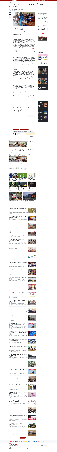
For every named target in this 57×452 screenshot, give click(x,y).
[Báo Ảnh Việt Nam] (44, 441)
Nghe (40, 108)
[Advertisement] (24, 122)
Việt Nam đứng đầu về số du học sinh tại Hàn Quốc (17, 430)
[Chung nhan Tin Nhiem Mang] (44, 445)
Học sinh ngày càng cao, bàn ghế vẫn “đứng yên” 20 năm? (17, 209)
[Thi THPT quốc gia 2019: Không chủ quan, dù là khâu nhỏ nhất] (22, 159)
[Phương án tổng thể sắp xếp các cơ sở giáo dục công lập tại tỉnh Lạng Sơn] (32, 402)
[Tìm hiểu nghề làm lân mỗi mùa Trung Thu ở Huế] (42, 71)
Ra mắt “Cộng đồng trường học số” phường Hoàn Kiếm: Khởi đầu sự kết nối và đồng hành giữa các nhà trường (18, 332)
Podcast (41, 102)
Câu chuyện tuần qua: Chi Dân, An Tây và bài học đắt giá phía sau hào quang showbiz (42, 87)
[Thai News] (21, 441)
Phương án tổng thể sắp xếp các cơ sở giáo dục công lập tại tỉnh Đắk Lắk (18, 255)
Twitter (10, 14)
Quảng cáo (43, 443)
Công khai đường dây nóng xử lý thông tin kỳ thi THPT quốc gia (31, 149)
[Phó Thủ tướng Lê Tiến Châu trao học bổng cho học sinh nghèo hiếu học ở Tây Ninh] (32, 218)
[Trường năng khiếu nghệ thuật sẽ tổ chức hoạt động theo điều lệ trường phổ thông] (32, 394)
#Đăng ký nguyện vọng (24, 131)
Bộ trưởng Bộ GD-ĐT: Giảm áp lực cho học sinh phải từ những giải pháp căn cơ (18, 248)
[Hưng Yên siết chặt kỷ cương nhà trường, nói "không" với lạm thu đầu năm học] (32, 417)
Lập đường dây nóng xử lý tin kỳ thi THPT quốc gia (13, 163)
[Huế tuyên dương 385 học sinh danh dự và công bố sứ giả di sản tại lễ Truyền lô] (32, 233)
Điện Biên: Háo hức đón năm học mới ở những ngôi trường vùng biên (17, 224)
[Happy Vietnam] (25, 441)
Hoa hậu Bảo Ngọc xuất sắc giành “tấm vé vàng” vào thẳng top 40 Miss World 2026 (40, 105)
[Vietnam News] (35, 441)
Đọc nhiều (40, 12)
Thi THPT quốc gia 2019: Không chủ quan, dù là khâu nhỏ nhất (22, 163)
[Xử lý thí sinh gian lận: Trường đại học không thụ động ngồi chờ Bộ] (22, 144)
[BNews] (14, 441)
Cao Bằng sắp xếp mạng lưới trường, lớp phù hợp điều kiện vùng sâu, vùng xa (18, 424)
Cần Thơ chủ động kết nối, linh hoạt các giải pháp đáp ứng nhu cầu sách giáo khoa (18, 285)
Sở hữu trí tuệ (23, 443)
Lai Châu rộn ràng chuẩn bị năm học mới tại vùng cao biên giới (18, 347)
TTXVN (37, 443)
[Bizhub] (16, 441)
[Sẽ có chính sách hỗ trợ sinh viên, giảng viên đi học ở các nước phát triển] (32, 410)
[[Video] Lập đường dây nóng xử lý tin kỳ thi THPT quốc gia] (13, 159)
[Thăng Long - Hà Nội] (44, 0)
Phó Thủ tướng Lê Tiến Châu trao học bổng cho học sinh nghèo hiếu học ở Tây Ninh (18, 217)
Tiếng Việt (33, 0)
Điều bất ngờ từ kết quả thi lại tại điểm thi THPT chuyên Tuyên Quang (42, 29)
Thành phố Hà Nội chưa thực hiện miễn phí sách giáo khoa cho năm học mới (17, 270)
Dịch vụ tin (40, 443)
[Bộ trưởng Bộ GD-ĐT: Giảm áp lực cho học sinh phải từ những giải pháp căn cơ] (32, 249)
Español (39, 0)
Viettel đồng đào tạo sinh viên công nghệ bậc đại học (17, 277)
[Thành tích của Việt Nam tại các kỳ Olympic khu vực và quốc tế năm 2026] (43, 57)
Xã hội (10, 2)
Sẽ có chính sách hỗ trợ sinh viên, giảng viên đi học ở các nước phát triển (18, 408)
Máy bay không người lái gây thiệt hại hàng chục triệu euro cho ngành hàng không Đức (40, 118)
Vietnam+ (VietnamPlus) (14, 0)
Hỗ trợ (32, 443)
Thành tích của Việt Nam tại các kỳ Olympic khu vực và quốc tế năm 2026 (42, 62)
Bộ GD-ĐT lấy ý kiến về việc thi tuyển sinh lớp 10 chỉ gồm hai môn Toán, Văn (42, 18)
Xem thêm (23, 437)
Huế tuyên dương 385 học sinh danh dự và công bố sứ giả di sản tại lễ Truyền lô (18, 232)
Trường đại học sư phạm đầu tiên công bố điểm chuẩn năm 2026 (42, 14)
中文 (41, 0)
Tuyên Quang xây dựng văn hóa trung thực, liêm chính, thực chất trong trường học (18, 340)
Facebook (10, 12)
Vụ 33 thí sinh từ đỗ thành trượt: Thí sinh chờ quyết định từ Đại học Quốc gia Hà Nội (18, 378)
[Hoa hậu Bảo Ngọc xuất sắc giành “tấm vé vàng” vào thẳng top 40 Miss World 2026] (45, 105)
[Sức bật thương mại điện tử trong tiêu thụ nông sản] (45, 112)
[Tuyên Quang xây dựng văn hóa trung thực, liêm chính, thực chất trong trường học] (32, 341)
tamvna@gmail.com (37, 446)
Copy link (10, 17)
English (35, 0)
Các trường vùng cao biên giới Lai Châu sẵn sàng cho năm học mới (18, 362)
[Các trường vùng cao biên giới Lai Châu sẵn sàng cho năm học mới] (32, 364)
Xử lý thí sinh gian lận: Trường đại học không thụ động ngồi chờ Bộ (22, 149)
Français (37, 0)
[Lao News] (19, 441)
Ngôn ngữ (35, 443)
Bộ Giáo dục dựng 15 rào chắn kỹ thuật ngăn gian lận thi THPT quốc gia (13, 149)
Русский (43, 0)
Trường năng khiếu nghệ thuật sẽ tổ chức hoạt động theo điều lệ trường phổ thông (18, 393)
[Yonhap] (29, 441)
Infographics (41, 52)
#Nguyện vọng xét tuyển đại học (17, 131)
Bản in (10, 16)
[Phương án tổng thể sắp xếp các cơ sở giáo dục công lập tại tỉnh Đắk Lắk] (32, 257)
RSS (30, 443)
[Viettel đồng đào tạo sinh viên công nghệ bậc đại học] (32, 279)
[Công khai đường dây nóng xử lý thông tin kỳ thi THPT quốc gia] (31, 144)
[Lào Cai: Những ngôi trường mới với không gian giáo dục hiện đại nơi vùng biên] (32, 356)
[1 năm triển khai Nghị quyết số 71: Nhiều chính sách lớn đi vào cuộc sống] (32, 294)
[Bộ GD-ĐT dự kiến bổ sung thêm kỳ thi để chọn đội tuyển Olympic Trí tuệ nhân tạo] (32, 241)
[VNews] (47, 441)
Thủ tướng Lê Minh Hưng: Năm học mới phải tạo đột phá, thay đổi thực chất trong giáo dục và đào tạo (17, 324)
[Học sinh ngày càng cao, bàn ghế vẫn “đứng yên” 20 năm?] (32, 210)
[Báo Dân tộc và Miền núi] (10, 441)
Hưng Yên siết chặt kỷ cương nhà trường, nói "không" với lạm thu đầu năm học (18, 416)
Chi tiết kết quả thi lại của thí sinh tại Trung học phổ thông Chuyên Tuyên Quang (42, 25)
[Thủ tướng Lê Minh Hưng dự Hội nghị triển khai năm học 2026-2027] (32, 371)
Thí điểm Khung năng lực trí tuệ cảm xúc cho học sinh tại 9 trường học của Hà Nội (18, 385)
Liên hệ (46, 443)
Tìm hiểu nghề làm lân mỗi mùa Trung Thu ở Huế (42, 75)
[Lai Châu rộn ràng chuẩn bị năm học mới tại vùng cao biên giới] (32, 348)
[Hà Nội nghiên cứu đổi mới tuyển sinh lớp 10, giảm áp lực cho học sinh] (32, 264)
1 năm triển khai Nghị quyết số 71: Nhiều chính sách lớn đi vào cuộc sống (18, 293)
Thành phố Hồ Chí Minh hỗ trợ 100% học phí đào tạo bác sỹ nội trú (18, 316)
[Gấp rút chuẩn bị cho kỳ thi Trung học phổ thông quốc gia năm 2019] (23, 48)
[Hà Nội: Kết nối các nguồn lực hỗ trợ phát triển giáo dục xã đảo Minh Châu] (32, 310)
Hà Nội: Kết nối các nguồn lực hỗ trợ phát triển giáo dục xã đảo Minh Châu (18, 309)
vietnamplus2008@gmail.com (26, 448)
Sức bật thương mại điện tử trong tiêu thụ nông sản (40, 112)
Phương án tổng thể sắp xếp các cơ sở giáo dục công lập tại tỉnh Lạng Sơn (18, 401)
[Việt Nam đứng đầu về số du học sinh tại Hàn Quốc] (32, 433)
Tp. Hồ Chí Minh (30, 131)
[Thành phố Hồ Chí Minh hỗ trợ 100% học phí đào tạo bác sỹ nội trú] (32, 318)
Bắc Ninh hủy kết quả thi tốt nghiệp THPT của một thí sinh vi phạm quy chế (18, 301)
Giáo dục (13, 2)
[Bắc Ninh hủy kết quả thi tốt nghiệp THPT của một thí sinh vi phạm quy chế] (32, 302)
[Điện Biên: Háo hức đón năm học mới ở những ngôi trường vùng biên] (32, 226)
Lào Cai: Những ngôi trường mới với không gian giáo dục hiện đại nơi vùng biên (18, 355)
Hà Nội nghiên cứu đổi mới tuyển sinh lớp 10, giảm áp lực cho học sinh (18, 263)
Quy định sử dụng (27, 443)
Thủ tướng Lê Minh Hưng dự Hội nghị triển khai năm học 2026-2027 (18, 370)
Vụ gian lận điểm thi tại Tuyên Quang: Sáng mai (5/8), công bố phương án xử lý (42, 21)
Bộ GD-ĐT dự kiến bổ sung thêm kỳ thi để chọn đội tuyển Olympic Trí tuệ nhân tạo (17, 240)
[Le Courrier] (39, 441)
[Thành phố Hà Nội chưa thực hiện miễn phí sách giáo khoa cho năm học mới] (32, 272)
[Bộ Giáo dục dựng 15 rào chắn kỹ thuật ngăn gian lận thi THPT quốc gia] (13, 144)
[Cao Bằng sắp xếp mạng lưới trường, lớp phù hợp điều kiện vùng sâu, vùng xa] (32, 425)
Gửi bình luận (32, 136)
